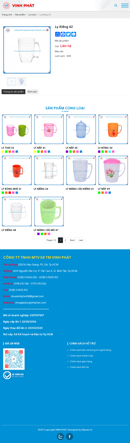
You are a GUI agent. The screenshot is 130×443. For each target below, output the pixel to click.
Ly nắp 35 (72, 147)
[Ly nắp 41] (49, 129)
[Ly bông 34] (113, 129)
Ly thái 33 (8, 147)
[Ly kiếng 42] (11, 81)
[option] (11, 81)
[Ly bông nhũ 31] (17, 170)
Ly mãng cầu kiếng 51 (80, 189)
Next (72, 240)
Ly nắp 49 (104, 189)
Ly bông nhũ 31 (11, 189)
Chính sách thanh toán (81, 355)
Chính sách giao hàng (81, 361)
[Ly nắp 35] (81, 129)
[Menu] (124, 5)
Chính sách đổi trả (79, 367)
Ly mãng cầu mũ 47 (46, 230)
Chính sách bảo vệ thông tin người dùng (90, 350)
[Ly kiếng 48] (17, 211)
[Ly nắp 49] (113, 170)
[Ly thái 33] (17, 129)
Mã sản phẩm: (62, 40)
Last (81, 240)
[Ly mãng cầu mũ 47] (49, 211)
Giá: (57, 46)
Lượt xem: (60, 56)
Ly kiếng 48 (9, 230)
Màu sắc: (59, 51)
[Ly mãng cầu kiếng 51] (81, 170)
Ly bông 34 (105, 147)
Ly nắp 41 (39, 147)
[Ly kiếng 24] (49, 170)
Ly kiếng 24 (41, 189)
